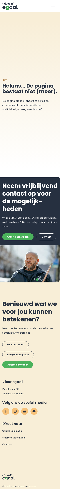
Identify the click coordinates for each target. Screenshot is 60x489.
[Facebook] (5, 411)
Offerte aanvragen (18, 236)
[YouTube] (24, 411)
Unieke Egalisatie (12, 430)
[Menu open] (53, 6)
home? (37, 109)
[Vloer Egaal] (10, 6)
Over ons (7, 444)
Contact (46, 236)
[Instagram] (15, 411)
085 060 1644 (15, 344)
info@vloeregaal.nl (18, 354)
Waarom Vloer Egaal (14, 437)
